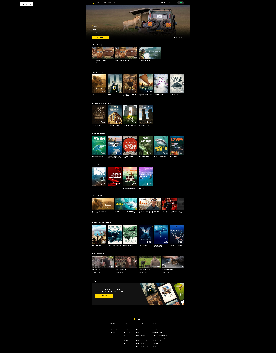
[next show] (187, 22)
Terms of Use (155, 343)
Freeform (126, 338)
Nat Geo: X (138, 332)
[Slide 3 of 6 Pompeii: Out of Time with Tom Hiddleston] (178, 37)
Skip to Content (26, 4)
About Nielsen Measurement (160, 340)
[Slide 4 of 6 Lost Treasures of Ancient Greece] (180, 37)
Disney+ (126, 329)
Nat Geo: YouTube (140, 335)
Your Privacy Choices (157, 327)
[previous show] (88, 22)
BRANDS (126, 323)
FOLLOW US (140, 323)
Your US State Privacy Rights (159, 338)
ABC (125, 327)
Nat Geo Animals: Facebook (143, 338)
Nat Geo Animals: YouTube (143, 346)
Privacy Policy (155, 346)
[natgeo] (96, 3)
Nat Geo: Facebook (141, 327)
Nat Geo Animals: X (141, 343)
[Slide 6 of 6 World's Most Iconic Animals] (183, 37)
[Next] (183, 83)
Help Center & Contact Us (114, 329)
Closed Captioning (157, 332)
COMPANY (111, 323)
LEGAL (154, 323)
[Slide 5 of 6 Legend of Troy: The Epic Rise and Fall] (181, 37)
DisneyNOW (127, 332)
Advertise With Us (112, 327)
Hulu (125, 343)
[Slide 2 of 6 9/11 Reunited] (176, 37)
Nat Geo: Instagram (141, 329)
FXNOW (126, 340)
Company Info (111, 332)
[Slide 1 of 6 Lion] (174, 37)
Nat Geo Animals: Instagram (143, 340)
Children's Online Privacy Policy (160, 335)
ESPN (125, 335)
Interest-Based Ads (157, 329)
